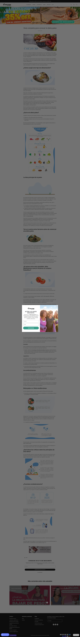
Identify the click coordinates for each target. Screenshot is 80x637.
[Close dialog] (57, 306)
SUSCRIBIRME (31, 328)
